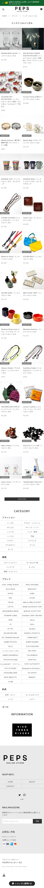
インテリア (10, 567)
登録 (37, 821)
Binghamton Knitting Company (32, 668)
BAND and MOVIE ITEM (32, 607)
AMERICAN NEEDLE (10, 655)
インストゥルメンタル (10, 651)
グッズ (32, 545)
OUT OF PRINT (10, 668)
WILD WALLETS (10, 677)
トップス (10, 523)
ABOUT (32, 782)
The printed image (10, 659)
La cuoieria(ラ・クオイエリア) (10, 664)
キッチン (32, 567)
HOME (4, 16)
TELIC (10, 646)
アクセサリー (10, 545)
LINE (22, 799)
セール (5, 707)
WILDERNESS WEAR (10, 611)
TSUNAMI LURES (10, 615)
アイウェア (32, 541)
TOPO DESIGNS (32, 646)
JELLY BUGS (10, 589)
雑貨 (4, 557)
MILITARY (32, 651)
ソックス (10, 536)
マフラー (10, 541)
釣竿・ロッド (10, 695)
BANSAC (32, 677)
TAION (10, 602)
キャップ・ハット (32, 527)
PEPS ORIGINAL (32, 584)
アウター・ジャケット (32, 523)
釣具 (4, 689)
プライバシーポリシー (10, 859)
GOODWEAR (32, 655)
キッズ (10, 549)
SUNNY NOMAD (32, 642)
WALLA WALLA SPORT (32, 602)
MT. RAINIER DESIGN (10, 637)
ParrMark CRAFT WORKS (32, 615)
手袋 (32, 536)
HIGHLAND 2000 (10, 673)
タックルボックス (32, 695)
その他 (10, 681)
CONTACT (10, 786)
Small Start (32, 659)
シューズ (10, 532)
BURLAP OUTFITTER (32, 611)
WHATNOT (32, 589)
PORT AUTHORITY (32, 664)
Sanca (32, 620)
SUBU (32, 593)
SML (10, 598)
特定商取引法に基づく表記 (12, 862)
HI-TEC (10, 629)
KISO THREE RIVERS (10, 584)
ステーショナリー (10, 562)
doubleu (32, 629)
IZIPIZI (10, 593)
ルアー (32, 699)
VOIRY (32, 598)
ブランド (15, 16)
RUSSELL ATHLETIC (32, 633)
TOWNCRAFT (32, 637)
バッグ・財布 (32, 532)
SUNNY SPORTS (10, 642)
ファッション (8, 517)
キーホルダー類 (32, 562)
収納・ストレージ (10, 571)
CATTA (10, 607)
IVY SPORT (32, 673)
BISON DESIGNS (10, 633)
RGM (10, 620)
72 (10, 624)
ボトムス (10, 527)
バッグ (10, 699)
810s (32, 624)
